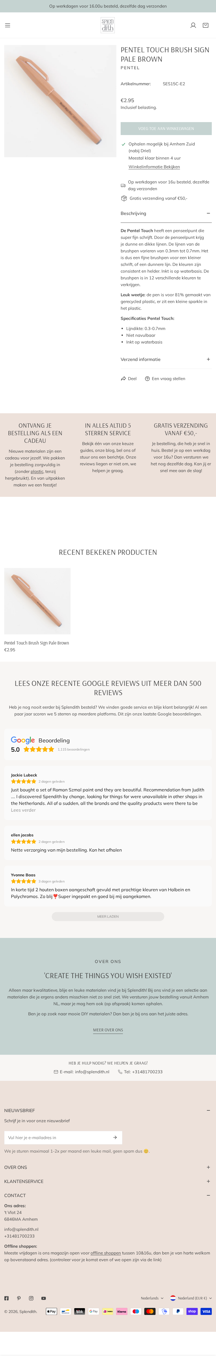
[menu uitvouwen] (7, 25)
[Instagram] (31, 1298)
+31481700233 (147, 1071)
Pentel (130, 67)
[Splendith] (108, 25)
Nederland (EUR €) (192, 1298)
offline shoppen (106, 1253)
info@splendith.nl (92, 1071)
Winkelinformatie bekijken (154, 166)
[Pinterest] (19, 1298)
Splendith (27, 1311)
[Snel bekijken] (66, 627)
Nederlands (150, 1298)
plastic (37, 471)
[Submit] (115, 1137)
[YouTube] (43, 1298)
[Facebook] (6, 1298)
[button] (205, 25)
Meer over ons (108, 1029)
